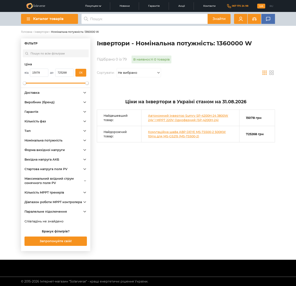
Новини (125, 5)
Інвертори (41, 31)
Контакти (209, 5)
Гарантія (154, 5)
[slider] (24, 83)
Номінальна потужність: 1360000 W (75, 31)
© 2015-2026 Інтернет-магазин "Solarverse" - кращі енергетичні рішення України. (84, 281)
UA (261, 6)
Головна (26, 31)
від (26, 72)
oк (81, 72)
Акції (181, 5)
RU (271, 6)
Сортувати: (105, 73)
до (52, 72)
